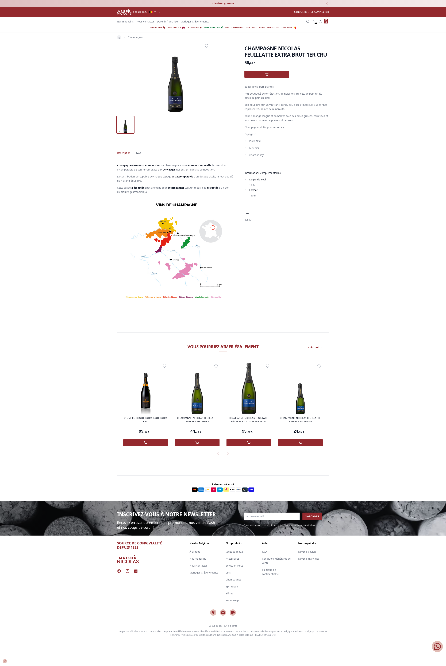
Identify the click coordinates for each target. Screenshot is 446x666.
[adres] (213, 612)
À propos (195, 551)
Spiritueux (232, 586)
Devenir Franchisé (308, 558)
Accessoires (232, 558)
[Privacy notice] (5, 661)
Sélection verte (234, 565)
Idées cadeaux (234, 551)
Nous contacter (145, 21)
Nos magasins (125, 21)
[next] (228, 453)
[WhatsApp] (233, 612)
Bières (229, 593)
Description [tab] (123, 152)
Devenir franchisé (167, 21)
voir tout (315, 347)
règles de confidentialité (193, 634)
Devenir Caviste (307, 551)
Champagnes (135, 37)
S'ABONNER (312, 516)
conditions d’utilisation (217, 634)
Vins (228, 572)
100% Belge (232, 600)
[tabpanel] (175, 77)
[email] (223, 612)
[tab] (125, 124)
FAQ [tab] (138, 152)
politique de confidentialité (304, 525)
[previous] (218, 453)
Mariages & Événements (194, 21)
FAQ (264, 551)
